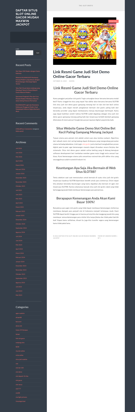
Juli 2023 (19, 287)
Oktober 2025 (20, 186)
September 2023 (21, 278)
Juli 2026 (19, 148)
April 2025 (19, 203)
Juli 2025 (19, 190)
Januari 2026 (20, 173)
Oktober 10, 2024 (60, 81)
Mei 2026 (19, 157)
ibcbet (18, 334)
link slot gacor (20, 338)
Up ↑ (99, 238)
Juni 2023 (19, 291)
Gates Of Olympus (22, 330)
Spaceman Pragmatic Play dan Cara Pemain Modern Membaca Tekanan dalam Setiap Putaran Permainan (27, 99)
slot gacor (19, 380)
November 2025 (21, 182)
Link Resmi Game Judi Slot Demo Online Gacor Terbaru (81, 74)
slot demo (19, 372)
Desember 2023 (21, 266)
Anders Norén (111, 236)
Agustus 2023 (20, 282)
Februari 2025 (20, 211)
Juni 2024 (19, 240)
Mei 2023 (19, 295)
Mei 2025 (19, 199)
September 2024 (21, 228)
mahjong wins (20, 342)
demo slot (19, 326)
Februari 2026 (20, 169)
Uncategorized (20, 401)
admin (71, 81)
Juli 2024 (19, 236)
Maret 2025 (20, 207)
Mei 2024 (19, 245)
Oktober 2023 (20, 274)
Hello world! (20, 131)
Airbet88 (19, 317)
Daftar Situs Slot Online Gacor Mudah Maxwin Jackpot (27, 17)
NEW (17, 347)
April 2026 (19, 161)
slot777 (18, 389)
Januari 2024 (20, 261)
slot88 (18, 393)
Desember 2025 (21, 178)
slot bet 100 (20, 368)
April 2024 (19, 249)
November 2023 (21, 270)
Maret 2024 (20, 253)
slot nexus (19, 384)
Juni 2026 (19, 152)
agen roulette (20, 313)
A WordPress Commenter (24, 129)
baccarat (18, 321)
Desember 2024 (21, 219)
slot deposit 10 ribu (22, 376)
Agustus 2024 (20, 232)
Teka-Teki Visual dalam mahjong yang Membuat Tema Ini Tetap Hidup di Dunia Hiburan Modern (28, 90)
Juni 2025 (19, 194)
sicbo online (19, 355)
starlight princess (21, 397)
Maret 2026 (20, 165)
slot (17, 363)
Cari (17, 49)
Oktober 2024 (20, 224)
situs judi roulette (21, 359)
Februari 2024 (20, 257)
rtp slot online (20, 351)
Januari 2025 (20, 215)
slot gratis (86, 144)
